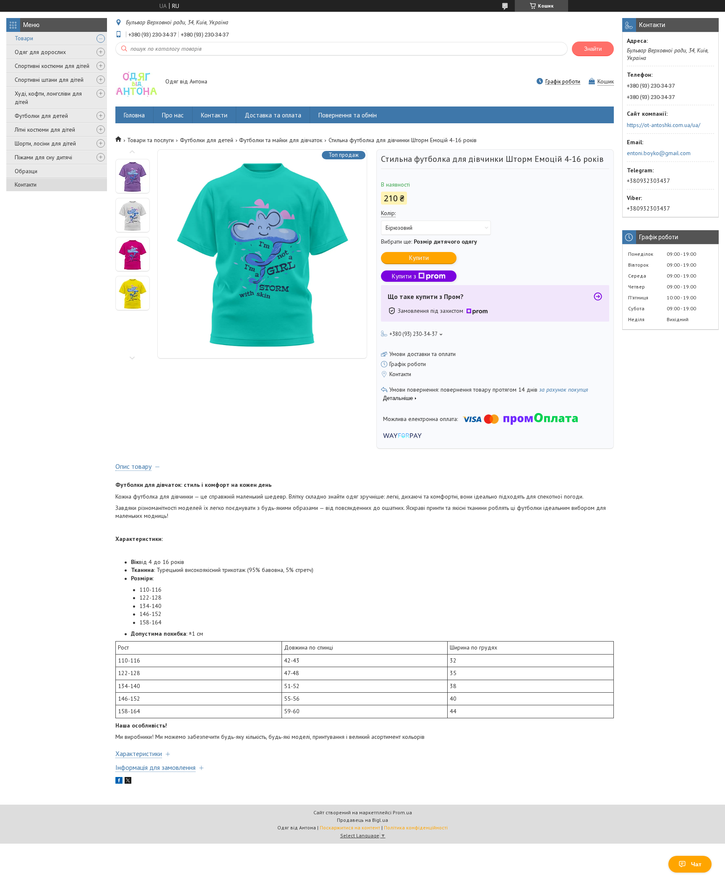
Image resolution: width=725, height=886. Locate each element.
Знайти (593, 49)
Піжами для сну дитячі (43, 157)
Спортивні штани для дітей (49, 79)
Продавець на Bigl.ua (362, 820)
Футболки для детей (41, 116)
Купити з (404, 276)
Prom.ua (402, 812)
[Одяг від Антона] (136, 82)
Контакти (26, 184)
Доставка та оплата (273, 115)
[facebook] (119, 781)
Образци (26, 171)
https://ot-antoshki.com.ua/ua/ (663, 125)
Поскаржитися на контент (350, 827)
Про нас (173, 115)
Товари (24, 38)
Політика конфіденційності (416, 827)
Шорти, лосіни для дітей (45, 143)
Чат (696, 864)
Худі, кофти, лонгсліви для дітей (48, 98)
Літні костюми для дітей (45, 129)
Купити (419, 258)
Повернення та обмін (347, 115)
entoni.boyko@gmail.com (659, 153)
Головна (134, 115)
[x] (128, 781)
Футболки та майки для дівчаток (280, 140)
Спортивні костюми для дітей (52, 66)
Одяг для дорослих (40, 52)
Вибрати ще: (429, 241)
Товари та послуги (150, 140)
